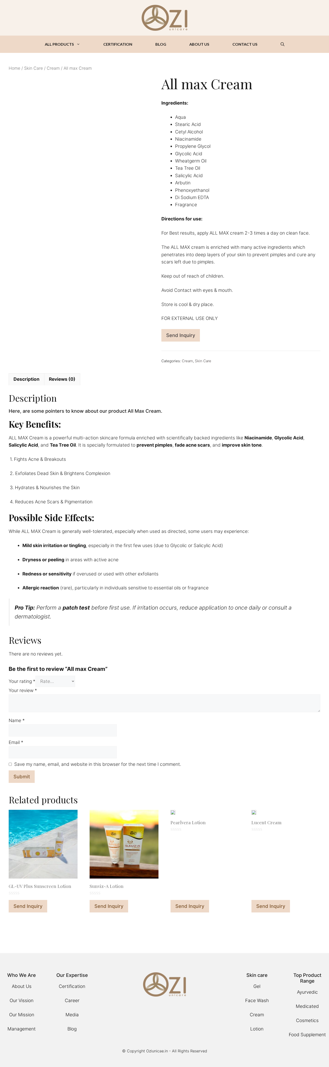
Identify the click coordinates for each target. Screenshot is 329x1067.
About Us (22, 986)
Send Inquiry (180, 335)
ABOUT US (199, 44)
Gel (256, 986)
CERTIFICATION (117, 44)
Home (14, 68)
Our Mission (21, 1014)
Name (17, 720)
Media (72, 1014)
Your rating (22, 681)
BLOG (160, 44)
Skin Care (33, 68)
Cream (53, 68)
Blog (72, 1029)
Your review (23, 690)
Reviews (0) (62, 379)
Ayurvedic (307, 992)
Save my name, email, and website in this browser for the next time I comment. (97, 764)
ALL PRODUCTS (59, 44)
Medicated (307, 1006)
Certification (72, 986)
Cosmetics (307, 1020)
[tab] (26, 379)
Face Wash (257, 1000)
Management (21, 1029)
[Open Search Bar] (282, 44)
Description (26, 379)
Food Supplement (307, 1034)
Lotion (256, 1029)
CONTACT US (244, 44)
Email (16, 742)
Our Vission (21, 1000)
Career (72, 1000)
